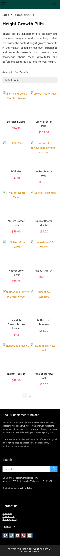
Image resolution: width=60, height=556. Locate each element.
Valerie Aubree (27, 488)
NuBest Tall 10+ (43, 270)
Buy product (43, 280)
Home (5, 14)
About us (7, 513)
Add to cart (44, 135)
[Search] (55, 4)
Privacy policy (9, 519)
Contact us (8, 516)
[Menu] (4, 4)
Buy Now (16, 131)
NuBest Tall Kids (16, 373)
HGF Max (16, 171)
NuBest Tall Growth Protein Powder (16, 324)
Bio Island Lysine (16, 121)
